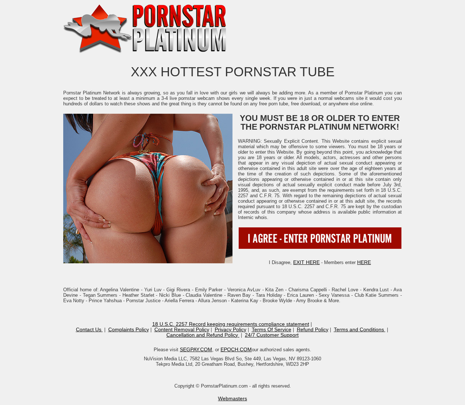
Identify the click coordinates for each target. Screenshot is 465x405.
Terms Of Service (271, 329)
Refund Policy (312, 329)
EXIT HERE (306, 262)
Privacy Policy (230, 329)
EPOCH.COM (236, 349)
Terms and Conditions (359, 329)
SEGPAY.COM (196, 349)
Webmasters (232, 398)
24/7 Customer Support (272, 335)
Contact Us (89, 329)
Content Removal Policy (181, 329)
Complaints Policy (128, 329)
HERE (364, 262)
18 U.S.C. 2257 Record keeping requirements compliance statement (230, 324)
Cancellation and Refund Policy (202, 335)
